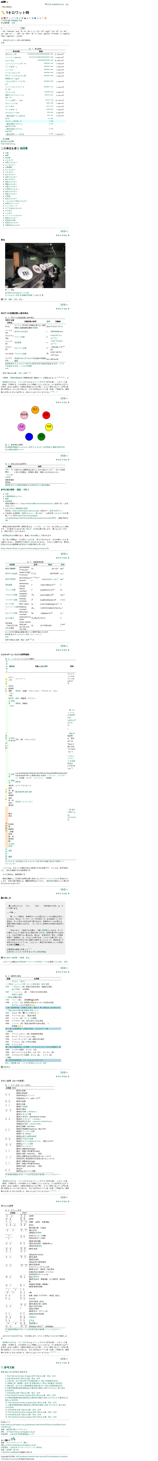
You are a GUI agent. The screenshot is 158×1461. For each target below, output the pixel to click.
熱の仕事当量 (18, 1010)
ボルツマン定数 (20, 348)
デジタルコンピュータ (40, 1047)
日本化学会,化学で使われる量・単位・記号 (23, 1378)
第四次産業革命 (16, 1060)
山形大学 (14, 1434)
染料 (30, 792)
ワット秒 (9, 66)
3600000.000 (48, 63)
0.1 (70, 749)
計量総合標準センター (16, 449)
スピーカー (38, 778)
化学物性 (6, 855)
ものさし (15, 981)
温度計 (14, 994)
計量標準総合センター (13, 496)
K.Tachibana (16, 293)
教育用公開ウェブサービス (16, 1429)
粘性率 (11, 698)
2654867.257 (48, 87)
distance (32, 1111)
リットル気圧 (10, 100)
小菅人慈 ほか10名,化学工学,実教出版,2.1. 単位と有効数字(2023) (32, 1381)
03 (63, 459)
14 (52, 1352)
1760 (7, 1000)
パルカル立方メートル (14, 81)
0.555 (51, 124)
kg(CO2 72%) (10, 126)
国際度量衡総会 (16, 378)
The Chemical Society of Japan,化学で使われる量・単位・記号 (31, 1376)
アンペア (31, 1095)
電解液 (18, 703)
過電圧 (39, 1246)
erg (12, 60)
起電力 (29, 1121)
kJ (16, 103)
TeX (26, 1336)
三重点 (70, 812)
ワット (14, 1000)
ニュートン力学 (19, 984)
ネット (26, 1060)
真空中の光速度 (11, 573)
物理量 (24, 148)
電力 (6, 141)
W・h (15, 109)
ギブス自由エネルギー (13, 208)
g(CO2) (22, 116)
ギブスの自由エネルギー (32, 1141)
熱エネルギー (10, 179)
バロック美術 (31, 984)
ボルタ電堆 (29, 1013)
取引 (57, 470)
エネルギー (9, 160)
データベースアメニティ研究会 (30, 1447)
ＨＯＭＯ (8, 210)
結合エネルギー (11, 191)
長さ (28, 906)
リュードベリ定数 (12, 607)
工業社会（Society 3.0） (51, 1007)
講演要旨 (15, 1372)
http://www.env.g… (8, 144)
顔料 (26, 792)
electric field (35, 1124)
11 (30, 949)
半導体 (28, 1042)
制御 (31, 1235)
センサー (12, 863)
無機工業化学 (49, 861)
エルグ (8, 60)
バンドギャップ (11, 206)
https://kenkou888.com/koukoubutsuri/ (37, 503)
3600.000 (49, 103)
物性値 (11, 666)
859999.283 (49, 92)
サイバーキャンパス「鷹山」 (17, 1442)
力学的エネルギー (12, 189)
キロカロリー (10, 112)
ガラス (18, 785)
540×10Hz (25, 358)
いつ (35, 526)
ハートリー (9, 57)
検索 (5, 20)
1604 (7, 986)
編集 (9, 20)
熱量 (7, 155)
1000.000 (49, 109)
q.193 (33, 952)
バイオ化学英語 (29, 1174)
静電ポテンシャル (12, 203)
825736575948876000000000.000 (41, 57)
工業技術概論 (45, 485)
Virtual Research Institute (57, 1456)
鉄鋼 (23, 1007)
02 (63, 402)
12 (16, 485)
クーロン (15, 1002)
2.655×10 (71, 720)
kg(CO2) (8, 131)
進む (65, 235)
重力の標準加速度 (29, 1136)
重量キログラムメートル (14, 95)
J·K (62, 613)
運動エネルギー (11, 184)
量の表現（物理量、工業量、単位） (17, 957)
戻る (59, 235)
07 (63, 972)
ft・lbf (7, 89)
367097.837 (49, 95)
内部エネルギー (11, 162)
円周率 (43, 1295)
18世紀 (10, 997)
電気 (6, 737)
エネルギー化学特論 (42, 447)
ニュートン (18, 992)
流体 (17, 698)
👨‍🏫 (4, 18)
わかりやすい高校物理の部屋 (16, 508)
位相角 (32, 1317)
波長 (35, 1269)
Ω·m (69, 722)
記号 (48, 321)
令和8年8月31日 (58, 4)
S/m (11, 706)
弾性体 (18, 691)
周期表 (26, 1010)
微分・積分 (40, 984)
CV (19, 73)
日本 (7, 469)
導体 (17, 739)
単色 (34, 358)
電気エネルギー (11, 182)
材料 (46, 666)
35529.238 (49, 100)
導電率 (57, 861)
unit (6, 368)
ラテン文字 (22, 382)
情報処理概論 (46, 363)
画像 (21, 1372)
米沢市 (18, 1452)
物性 (8, 870)
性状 (65, 529)
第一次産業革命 (13, 1007)
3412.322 (49, 106)
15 (55, 1352)
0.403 (51, 129)
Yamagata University (9, 1459)
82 (43, 861)
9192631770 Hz (57, 326)
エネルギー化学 (13, 295)
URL (26, 489)
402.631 (50, 115)
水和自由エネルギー (13, 225)
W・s (15, 66)
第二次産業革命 (16, 1028)
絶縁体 (43, 775)
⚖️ (40, 18)
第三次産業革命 (16, 1047)
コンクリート (20, 678)
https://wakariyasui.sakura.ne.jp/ (25, 511)
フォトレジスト (27, 801)
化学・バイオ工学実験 (23, 366)
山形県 (12, 1452)
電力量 (7, 158)
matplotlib (15, 1336)
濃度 (10, 850)
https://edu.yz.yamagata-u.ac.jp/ (22, 1432)
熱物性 (6, 828)
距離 (25, 1111)
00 (63, 235)
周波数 (35, 328)
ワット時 (9, 109)
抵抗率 (72, 715)
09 (22, 1174)
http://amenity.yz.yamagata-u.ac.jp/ (22, 1445)
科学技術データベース (27, 962)
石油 (31, 1028)
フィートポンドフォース (14, 87)
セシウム (18, 325)
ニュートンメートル (13, 63)
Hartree (17, 57)
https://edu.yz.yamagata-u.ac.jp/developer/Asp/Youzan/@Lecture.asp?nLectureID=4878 (30, 516)
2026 (17, 1456)
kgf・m (8, 97)
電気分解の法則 (32, 1021)
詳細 (20, 20)
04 (63, 558)
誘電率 (38, 1232)
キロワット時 (10, 121)
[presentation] (32, 569)
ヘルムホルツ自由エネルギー (16, 201)
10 (31, 639)
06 (29, 485)
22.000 (50, 118)
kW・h (18, 121)
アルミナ (52, 775)
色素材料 (21, 792)
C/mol (62, 600)
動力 (36, 1007)
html (14, 1088)
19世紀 (10, 1010)
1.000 (51, 121)
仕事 (13, 23)
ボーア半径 (9, 604)
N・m (23, 63)
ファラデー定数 (11, 600)
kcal (17, 112)
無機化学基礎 (27, 295)
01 (63, 309)
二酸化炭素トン (11, 134)
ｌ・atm (19, 100)
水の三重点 (9, 618)
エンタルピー (10, 165)
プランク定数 (19, 337)
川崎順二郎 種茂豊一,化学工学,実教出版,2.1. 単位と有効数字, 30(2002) (34, 1383)
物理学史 (6, 1067)
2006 (9, 293)
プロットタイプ (35, 634)
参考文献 (5, 489)
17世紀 (10, 984)
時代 (7, 1063)
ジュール (9, 70)
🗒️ (10, 18)
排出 (4, 139)
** (7, 1332)
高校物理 (8, 501)
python (5, 1336)
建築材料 (49, 881)
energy (37, 1119)
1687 (7, 992)
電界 (26, 1124)
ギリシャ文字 (38, 382)
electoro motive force (43, 1121)
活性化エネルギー (12, 222)
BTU (12, 106)
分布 (31, 1320)
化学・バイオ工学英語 (25, 1063)
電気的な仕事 (10, 220)
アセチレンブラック (70, 758)
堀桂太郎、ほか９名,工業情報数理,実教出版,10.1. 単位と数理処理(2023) (34, 1385)
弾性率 (11, 686)
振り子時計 (16, 989)
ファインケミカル (51, 878)
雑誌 (19, 489)
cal (14, 92)
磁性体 (18, 781)
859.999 (50, 112)
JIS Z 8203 (9, 476)
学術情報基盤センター (26, 1434)
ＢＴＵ (8, 106)
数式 (12, 363)
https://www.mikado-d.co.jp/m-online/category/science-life (25, 548)
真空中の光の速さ (21, 331)
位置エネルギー (11, 186)
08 (63, 1076)
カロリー (9, 92)
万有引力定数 (28, 1138)
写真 (31, 1010)
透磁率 (36, 1279)
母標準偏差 (38, 1306)
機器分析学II (58, 447)
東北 (2, 141)
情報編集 (14, 20)
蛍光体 (18, 801)
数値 (50, 564)
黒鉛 (71, 733)
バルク (5, 868)
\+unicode (54, 1336)
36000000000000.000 (45, 60)
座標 (47, 984)
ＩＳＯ (7, 475)
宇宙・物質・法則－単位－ (13, 299)
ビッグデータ (36, 1060)
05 (63, 650)
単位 (6, 40)
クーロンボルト (11, 73)
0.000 (51, 134)
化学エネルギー (11, 177)
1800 (7, 1013)
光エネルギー (10, 174)
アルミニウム (71, 711)
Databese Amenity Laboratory (32, 1456)
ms (62, 574)
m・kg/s (15, 79)
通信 (29, 1052)
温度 (37, 906)
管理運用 (4, 1434)
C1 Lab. (26, 293)
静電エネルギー (11, 218)
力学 (6, 682)
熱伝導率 (11, 845)
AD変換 (54, 1047)
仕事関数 (8, 167)
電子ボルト (9, 54)
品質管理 (34, 363)
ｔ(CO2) (21, 134)
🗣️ (35, 18)
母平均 (36, 1277)
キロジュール (10, 103)
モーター (27, 1018)
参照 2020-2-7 (55, 511)
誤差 (35, 1230)
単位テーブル (43, 962)
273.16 (70, 817)
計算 (7, 494)
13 (55, 1191)
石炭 (29, 1007)
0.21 (69, 766)
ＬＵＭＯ (8, 213)
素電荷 (25, 1116)
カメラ (36, 1010)
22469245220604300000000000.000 (40, 54)
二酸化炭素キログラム (13, 124)
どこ (44, 526)
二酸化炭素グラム (12, 116)
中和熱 (7, 196)
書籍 (12, 489)
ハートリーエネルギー (13, 215)
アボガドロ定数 (20, 353)
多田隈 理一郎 (12, 1450)
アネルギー (9, 172)
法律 (39, 470)
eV (15, 54)
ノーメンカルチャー (52, 1174)
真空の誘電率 (10, 579)
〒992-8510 (5, 1452)
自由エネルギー (11, 198)
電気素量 (17, 342)
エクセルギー (10, 170)
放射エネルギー (11, 194)
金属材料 (45, 935)
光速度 (25, 1106)
